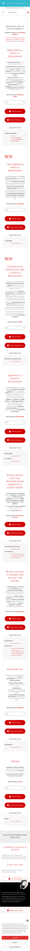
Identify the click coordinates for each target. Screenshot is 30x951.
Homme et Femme (15, 243)
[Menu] (28, 12)
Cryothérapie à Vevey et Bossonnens (15, 167)
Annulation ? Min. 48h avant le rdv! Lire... (15, 8)
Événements (20, 707)
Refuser (15, 942)
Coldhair (20, 322)
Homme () (16, 137)
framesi (19, 508)
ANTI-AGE (22, 39)
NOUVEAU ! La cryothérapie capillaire (16, 3)
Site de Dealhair (15, 461)
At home (20, 781)
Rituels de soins (20, 611)
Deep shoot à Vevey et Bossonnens (15, 378)
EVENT (10, 41)
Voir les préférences (15, 947)
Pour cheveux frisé (16, 557)
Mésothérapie (20, 416)
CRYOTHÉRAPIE (15, 37)
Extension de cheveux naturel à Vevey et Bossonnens (15, 271)
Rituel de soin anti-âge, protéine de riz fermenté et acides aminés (15, 481)
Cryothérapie (20, 203)
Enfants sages (15, 141)
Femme (13, 136)
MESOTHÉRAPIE (15, 39)
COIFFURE (8, 37)
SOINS (6, 41)
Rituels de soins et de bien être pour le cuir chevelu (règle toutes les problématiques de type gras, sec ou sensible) (17, 652)
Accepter (15, 938)
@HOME (23, 41)
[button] (27, 920)
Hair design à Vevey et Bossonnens (15, 53)
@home (15, 761)
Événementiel (15, 669)
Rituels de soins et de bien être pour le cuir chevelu (15, 576)
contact (19, 858)
